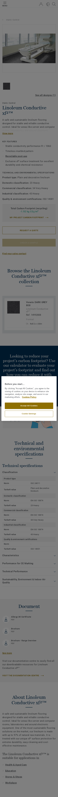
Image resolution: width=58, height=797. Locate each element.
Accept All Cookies (28, 406)
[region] (28, 398)
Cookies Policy (29, 397)
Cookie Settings (29, 414)
